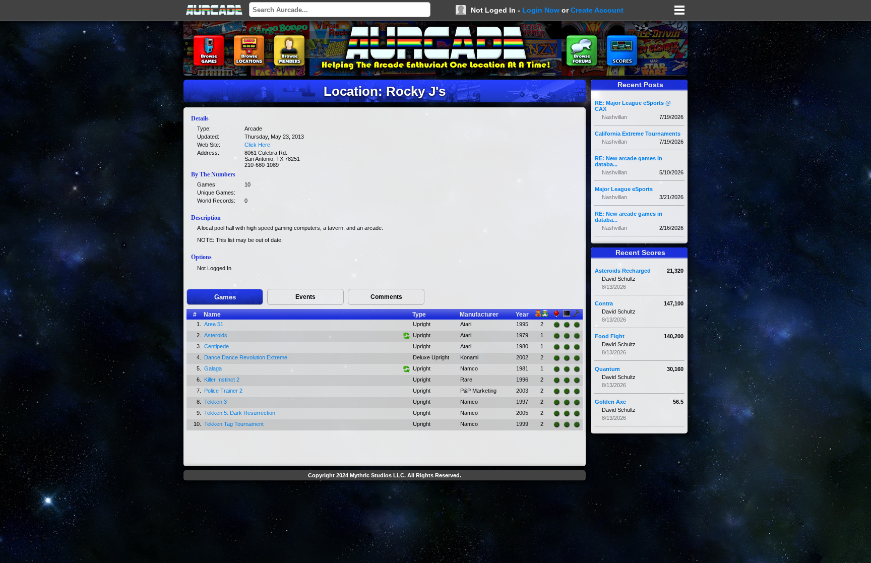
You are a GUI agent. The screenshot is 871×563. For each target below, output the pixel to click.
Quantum (607, 369)
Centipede (216, 346)
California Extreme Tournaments (637, 134)
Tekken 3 (215, 402)
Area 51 (213, 324)
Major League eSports (624, 189)
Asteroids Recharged (623, 271)
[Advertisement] (384, 507)
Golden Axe (610, 402)
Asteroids (215, 335)
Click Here (257, 145)
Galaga (213, 368)
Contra (604, 303)
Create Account (597, 10)
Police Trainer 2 (223, 391)
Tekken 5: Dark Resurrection (239, 413)
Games (225, 297)
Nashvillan (614, 117)
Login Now (540, 10)
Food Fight (610, 336)
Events (305, 296)
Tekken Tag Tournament (234, 424)
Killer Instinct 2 (221, 380)
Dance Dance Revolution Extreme (245, 357)
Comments (386, 296)
